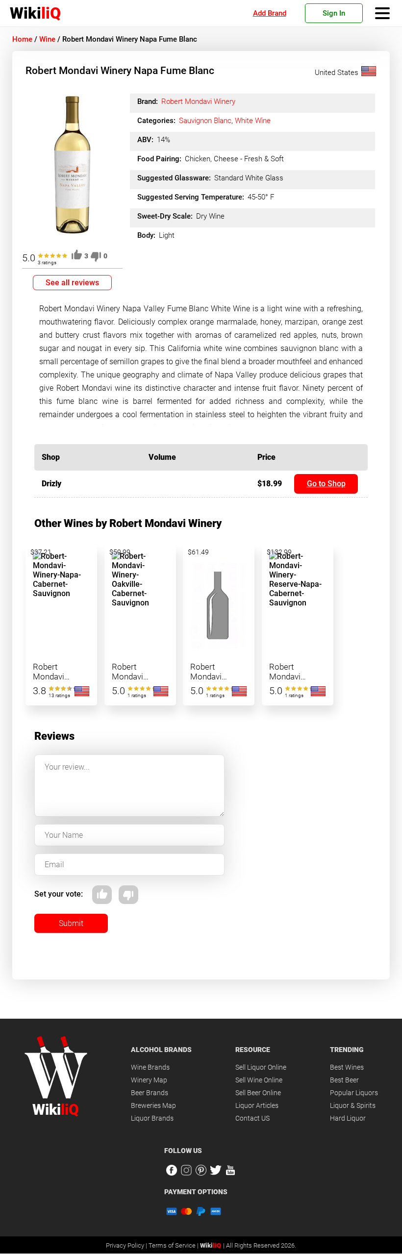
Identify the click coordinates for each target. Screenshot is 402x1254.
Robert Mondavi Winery (198, 101)
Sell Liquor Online (260, 1067)
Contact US (252, 1118)
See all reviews (72, 282)
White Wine (253, 120)
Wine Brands (150, 1067)
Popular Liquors (354, 1093)
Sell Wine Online (258, 1080)
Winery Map (149, 1080)
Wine (47, 39)
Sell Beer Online (258, 1093)
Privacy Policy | (127, 1245)
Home (22, 39)
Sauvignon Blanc (205, 120)
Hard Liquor (348, 1118)
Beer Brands (149, 1093)
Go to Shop (326, 483)
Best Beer (344, 1080)
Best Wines (347, 1067)
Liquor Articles (256, 1105)
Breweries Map (153, 1105)
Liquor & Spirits (353, 1105)
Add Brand (269, 13)
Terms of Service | (174, 1245)
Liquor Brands (152, 1118)
